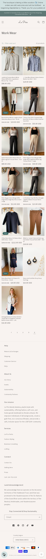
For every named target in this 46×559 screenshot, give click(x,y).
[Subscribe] (39, 517)
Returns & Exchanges (11, 351)
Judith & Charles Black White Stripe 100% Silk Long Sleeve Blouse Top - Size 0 (10, 79)
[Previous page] (11, 332)
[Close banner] (44, 5)
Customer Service (10, 361)
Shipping (7, 356)
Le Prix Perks (8, 434)
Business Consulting (11, 444)
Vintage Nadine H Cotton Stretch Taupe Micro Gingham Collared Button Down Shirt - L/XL (11, 318)
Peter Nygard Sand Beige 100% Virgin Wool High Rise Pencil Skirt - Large (12, 199)
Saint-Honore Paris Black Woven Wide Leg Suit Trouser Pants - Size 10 (12, 159)
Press (6, 472)
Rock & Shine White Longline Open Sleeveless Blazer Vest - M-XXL (12, 118)
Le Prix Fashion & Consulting (20, 555)
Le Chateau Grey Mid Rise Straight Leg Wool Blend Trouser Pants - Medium (33, 199)
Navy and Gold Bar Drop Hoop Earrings (32, 279)
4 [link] (34, 332)
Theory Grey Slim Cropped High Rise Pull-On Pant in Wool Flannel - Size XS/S (33, 119)
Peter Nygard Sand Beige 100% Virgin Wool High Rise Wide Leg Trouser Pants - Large (32, 159)
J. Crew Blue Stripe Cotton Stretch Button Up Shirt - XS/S (33, 78)
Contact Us (8, 463)
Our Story (7, 380)
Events (6, 385)
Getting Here (8, 467)
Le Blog (6, 449)
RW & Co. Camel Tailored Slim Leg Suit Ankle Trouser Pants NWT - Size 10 (33, 239)
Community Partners (11, 394)
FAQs (6, 366)
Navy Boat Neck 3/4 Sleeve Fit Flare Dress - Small (10, 279)
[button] (2, 22)
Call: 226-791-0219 (10, 477)
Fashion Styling (9, 439)
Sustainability (8, 389)
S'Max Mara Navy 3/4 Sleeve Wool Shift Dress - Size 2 (12, 239)
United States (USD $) (22, 540)
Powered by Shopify (32, 555)
